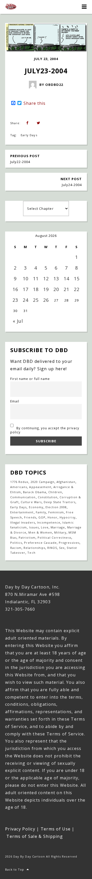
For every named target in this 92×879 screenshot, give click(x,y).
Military (60, 532)
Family (41, 512)
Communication (23, 497)
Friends (30, 517)
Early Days (29, 135)
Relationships (34, 548)
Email (14, 401)
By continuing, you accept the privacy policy (44, 430)
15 (76, 278)
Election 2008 (56, 507)
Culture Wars (31, 502)
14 (66, 278)
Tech (31, 552)
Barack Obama (34, 492)
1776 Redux (19, 482)
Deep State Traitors (59, 502)
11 (36, 278)
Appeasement (40, 487)
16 (15, 289)
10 (25, 278)
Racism (15, 548)
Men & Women (40, 532)
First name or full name (30, 379)
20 (56, 289)
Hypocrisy (67, 517)
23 (15, 300)
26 (46, 300)
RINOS (52, 548)
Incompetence (48, 522)
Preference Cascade (40, 543)
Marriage (58, 527)
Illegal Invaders (22, 522)
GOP (41, 517)
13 (56, 278)
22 (76, 289)
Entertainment (22, 512)
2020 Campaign (43, 482)
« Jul (18, 321)
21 (66, 289)
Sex (62, 548)
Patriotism (27, 537)
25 (36, 300)
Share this (34, 103)
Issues (34, 527)
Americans (18, 487)
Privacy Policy (20, 829)
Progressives (69, 543)
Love (45, 527)
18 (36, 289)
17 (25, 289)
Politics (16, 543)
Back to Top (14, 869)
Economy (36, 507)
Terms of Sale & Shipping (34, 836)
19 (46, 289)
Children (55, 492)
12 (46, 278)
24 (25, 300)
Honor (52, 517)
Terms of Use (56, 829)
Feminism (56, 512)
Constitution (47, 497)
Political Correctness (54, 537)
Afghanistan (65, 482)
